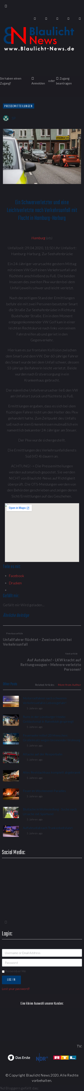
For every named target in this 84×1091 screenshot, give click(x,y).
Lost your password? (16, 988)
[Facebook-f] (35, 18)
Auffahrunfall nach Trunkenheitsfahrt (48, 828)
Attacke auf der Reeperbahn (42, 754)
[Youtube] (57, 18)
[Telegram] (80, 18)
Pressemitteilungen (18, 106)
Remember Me (15, 971)
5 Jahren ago (35, 708)
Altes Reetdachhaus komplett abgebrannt (51, 772)
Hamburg (38, 238)
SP (14, 118)
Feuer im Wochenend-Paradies (44, 791)
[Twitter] (46, 18)
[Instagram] (68, 18)
